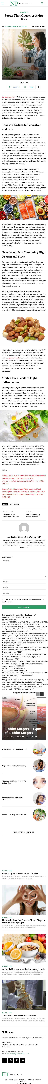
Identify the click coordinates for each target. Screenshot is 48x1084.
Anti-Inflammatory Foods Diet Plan (33, 515)
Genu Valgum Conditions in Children (20, 873)
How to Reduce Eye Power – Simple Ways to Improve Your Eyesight (23, 921)
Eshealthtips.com (8, 97)
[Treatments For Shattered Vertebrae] (24, 995)
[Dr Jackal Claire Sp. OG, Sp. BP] (24, 528)
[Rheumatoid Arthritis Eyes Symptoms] (39, 798)
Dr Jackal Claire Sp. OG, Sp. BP (16, 26)
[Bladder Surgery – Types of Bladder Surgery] (24, 715)
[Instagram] (10, 1060)
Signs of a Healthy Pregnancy (14, 766)
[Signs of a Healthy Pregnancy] (39, 765)
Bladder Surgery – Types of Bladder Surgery (23, 731)
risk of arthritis (14, 504)
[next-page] (42, 694)
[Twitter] (16, 1060)
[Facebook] (4, 1060)
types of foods (14, 358)
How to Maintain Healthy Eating (14, 750)
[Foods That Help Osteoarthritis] (39, 814)
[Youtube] (22, 1060)
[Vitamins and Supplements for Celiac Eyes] (39, 782)
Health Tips (24, 12)
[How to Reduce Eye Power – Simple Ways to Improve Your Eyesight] (24, 900)
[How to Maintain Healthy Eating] (39, 749)
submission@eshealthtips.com (18, 1054)
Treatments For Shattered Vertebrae (11, 515)
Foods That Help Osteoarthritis (14, 815)
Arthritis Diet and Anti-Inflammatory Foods (23, 969)
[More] (38, 87)
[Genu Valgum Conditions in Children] (24, 853)
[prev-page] (38, 694)
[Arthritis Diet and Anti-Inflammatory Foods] (24, 949)
